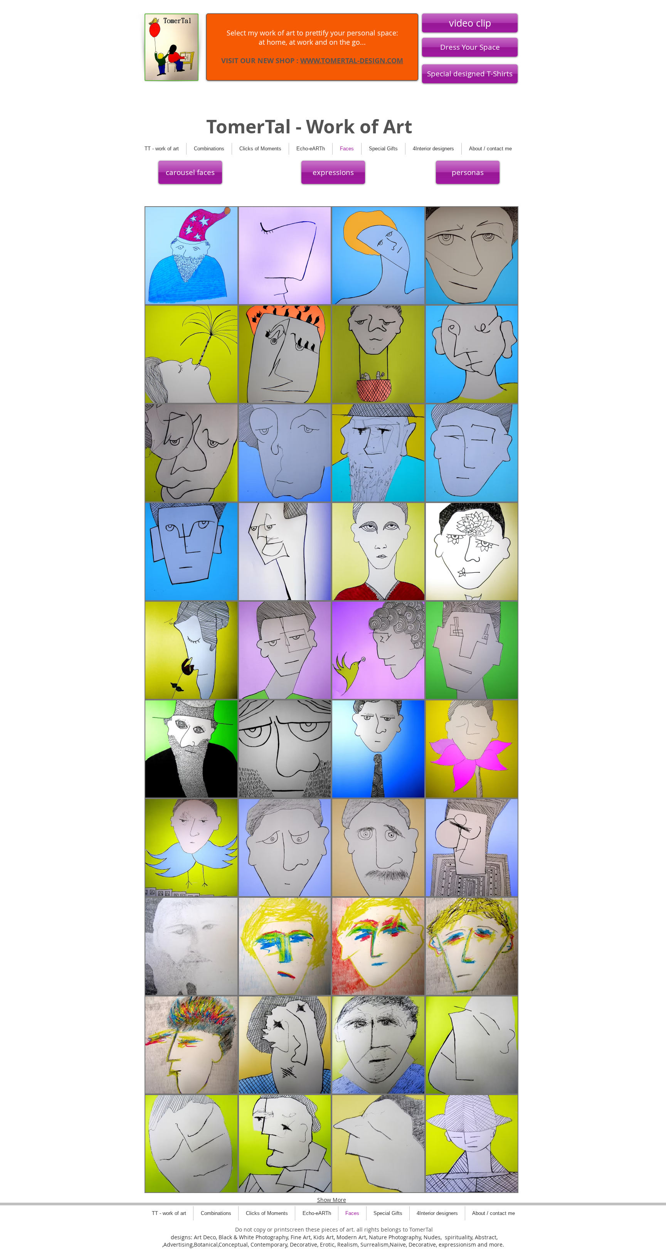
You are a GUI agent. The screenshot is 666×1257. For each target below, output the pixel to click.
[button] (191, 255)
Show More (331, 1199)
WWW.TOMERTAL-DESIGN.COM (351, 61)
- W (307, 126)
